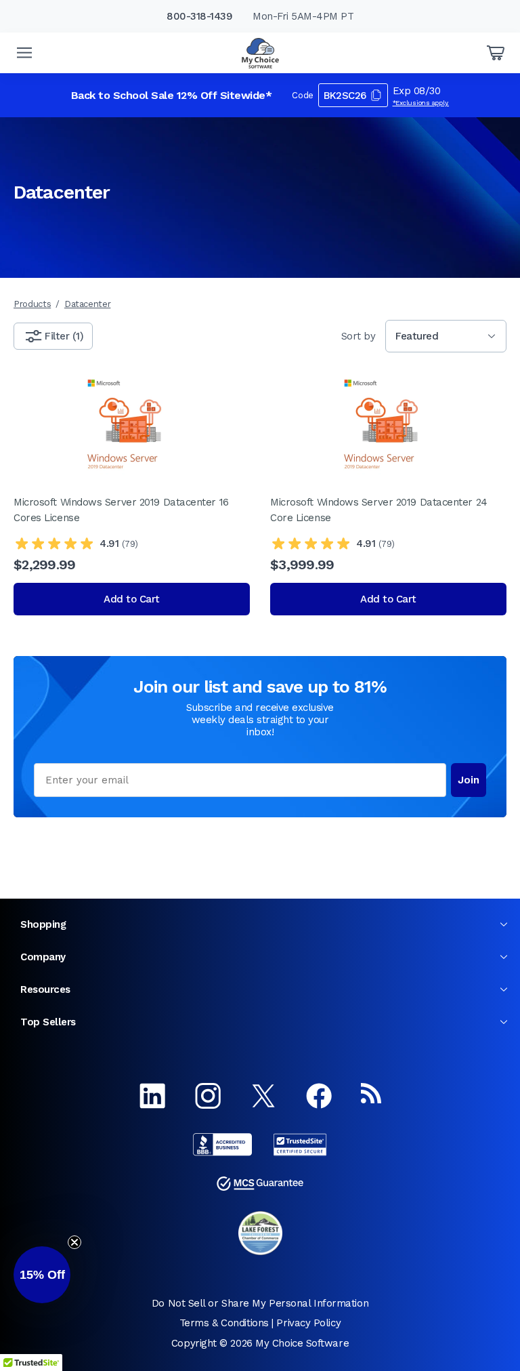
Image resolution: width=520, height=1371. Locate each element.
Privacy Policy (308, 1323)
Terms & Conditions (224, 1323)
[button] (42, 1274)
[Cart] (495, 53)
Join (468, 780)
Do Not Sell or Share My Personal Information (260, 1303)
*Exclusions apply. (421, 102)
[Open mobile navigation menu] (24, 53)
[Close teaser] (74, 1242)
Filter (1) (64, 336)
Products (32, 304)
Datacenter (87, 304)
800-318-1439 (199, 16)
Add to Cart (132, 599)
